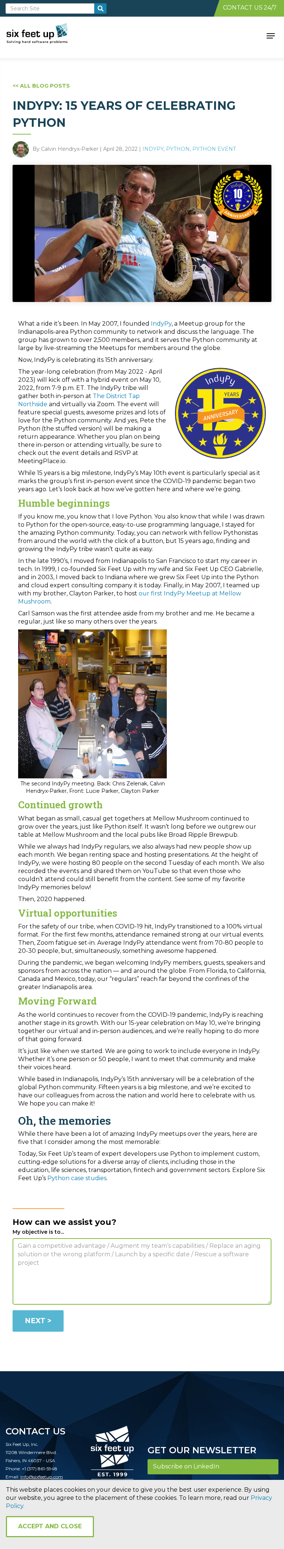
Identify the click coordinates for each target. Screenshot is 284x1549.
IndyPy (152, 149)
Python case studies (76, 1178)
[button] (270, 35)
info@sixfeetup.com (41, 1477)
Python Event (214, 149)
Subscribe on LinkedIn (186, 1466)
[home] (45, 35)
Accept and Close (50, 1526)
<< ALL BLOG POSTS (41, 85)
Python (178, 149)
